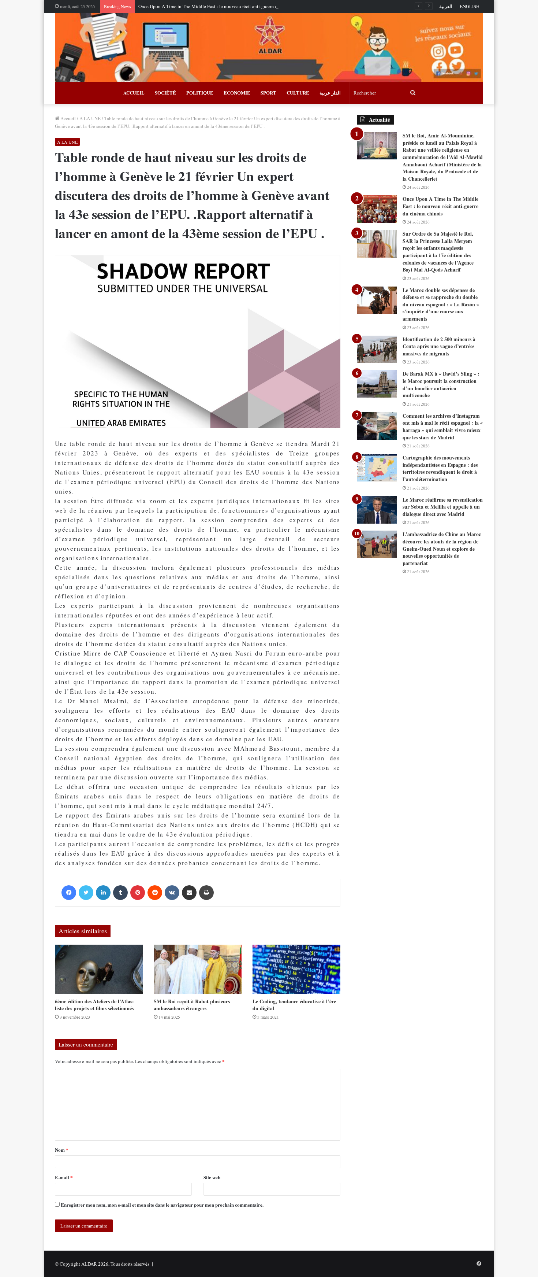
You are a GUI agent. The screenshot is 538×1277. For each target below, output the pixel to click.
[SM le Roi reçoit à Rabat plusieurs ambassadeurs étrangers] (198, 969)
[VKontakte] (172, 892)
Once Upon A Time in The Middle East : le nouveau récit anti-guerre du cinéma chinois (224, 6)
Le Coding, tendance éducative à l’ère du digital (294, 1004)
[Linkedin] (103, 892)
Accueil (67, 118)
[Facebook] (68, 892)
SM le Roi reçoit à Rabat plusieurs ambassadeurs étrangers (192, 1004)
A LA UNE (90, 118)
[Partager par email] (189, 892)
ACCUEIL (134, 92)
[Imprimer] (206, 892)
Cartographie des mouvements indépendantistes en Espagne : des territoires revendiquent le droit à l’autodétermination (440, 468)
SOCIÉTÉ (165, 92)
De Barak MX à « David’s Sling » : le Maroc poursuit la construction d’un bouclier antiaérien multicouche (441, 384)
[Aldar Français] (269, 47)
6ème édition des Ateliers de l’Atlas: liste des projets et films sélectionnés (94, 1004)
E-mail (64, 1177)
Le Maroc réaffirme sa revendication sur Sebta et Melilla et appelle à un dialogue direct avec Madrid (443, 507)
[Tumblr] (120, 892)
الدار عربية (330, 92)
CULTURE (298, 92)
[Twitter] (86, 892)
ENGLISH (469, 6)
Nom (61, 1149)
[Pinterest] (137, 892)
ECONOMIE (237, 92)
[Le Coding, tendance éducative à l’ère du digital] (296, 969)
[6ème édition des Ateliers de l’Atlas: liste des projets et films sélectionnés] (99, 969)
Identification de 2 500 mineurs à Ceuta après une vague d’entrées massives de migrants (439, 346)
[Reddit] (154, 892)
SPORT (268, 92)
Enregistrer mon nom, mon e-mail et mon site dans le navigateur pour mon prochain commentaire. (162, 1204)
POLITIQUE (199, 92)
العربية (445, 6)
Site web (211, 1177)
